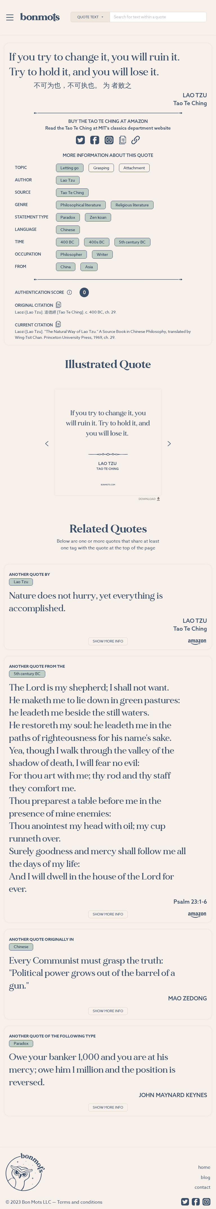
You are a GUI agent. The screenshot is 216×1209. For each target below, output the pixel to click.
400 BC (67, 242)
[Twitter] (183, 1201)
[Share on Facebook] (94, 140)
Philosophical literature (80, 204)
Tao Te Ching (190, 103)
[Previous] (46, 443)
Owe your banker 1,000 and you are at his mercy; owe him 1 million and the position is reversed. (92, 1069)
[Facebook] (194, 1201)
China (65, 266)
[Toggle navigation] (9, 17)
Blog (205, 1177)
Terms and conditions (79, 1202)
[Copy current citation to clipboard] (58, 323)
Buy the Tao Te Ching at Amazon (108, 121)
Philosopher (71, 254)
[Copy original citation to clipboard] (58, 304)
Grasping (101, 167)
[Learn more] (69, 292)
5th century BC (132, 242)
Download (147, 499)
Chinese (67, 229)
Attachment (134, 167)
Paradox (67, 217)
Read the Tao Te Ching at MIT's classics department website (108, 128)
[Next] (169, 443)
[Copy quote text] (122, 140)
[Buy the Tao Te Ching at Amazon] (197, 641)
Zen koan (98, 217)
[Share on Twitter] (80, 140)
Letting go (69, 167)
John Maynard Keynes (173, 1095)
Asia (89, 266)
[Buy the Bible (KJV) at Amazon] (197, 914)
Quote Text (87, 17)
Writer (102, 254)
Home (204, 1167)
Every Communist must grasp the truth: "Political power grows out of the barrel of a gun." (92, 973)
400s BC (97, 242)
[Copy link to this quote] (135, 140)
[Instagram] (205, 1201)
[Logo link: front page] (40, 15)
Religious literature (132, 204)
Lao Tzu (195, 95)
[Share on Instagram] (109, 140)
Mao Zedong (187, 998)
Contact (202, 1187)
